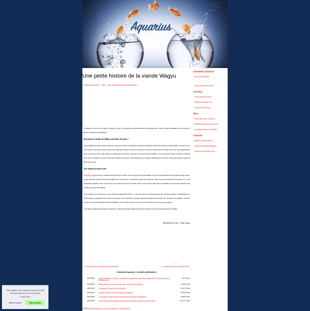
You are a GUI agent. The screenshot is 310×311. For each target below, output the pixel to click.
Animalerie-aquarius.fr (95, 308)
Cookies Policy (125, 308)
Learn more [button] (25, 297)
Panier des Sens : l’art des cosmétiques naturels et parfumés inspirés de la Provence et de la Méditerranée (134, 279)
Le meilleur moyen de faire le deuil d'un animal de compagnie (122, 296)
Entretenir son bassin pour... (205, 151)
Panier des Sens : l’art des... (205, 118)
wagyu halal (90, 175)
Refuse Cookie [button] (15, 303)
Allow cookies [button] (35, 303)
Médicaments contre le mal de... (206, 124)
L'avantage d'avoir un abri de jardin (175, 266)
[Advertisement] (136, 104)
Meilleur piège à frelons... (204, 140)
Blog (103, 85)
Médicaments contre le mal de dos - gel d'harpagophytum (121, 284)
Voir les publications (201, 76)
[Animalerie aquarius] (155, 34)
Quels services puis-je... (203, 97)
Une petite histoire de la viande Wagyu (122, 85)
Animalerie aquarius (92, 85)
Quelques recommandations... (205, 146)
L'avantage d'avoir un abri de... (206, 129)
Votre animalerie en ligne (203, 85)
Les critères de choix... (203, 107)
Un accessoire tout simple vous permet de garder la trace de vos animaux (127, 301)
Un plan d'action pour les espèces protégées (101, 266)
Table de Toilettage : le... (203, 102)
